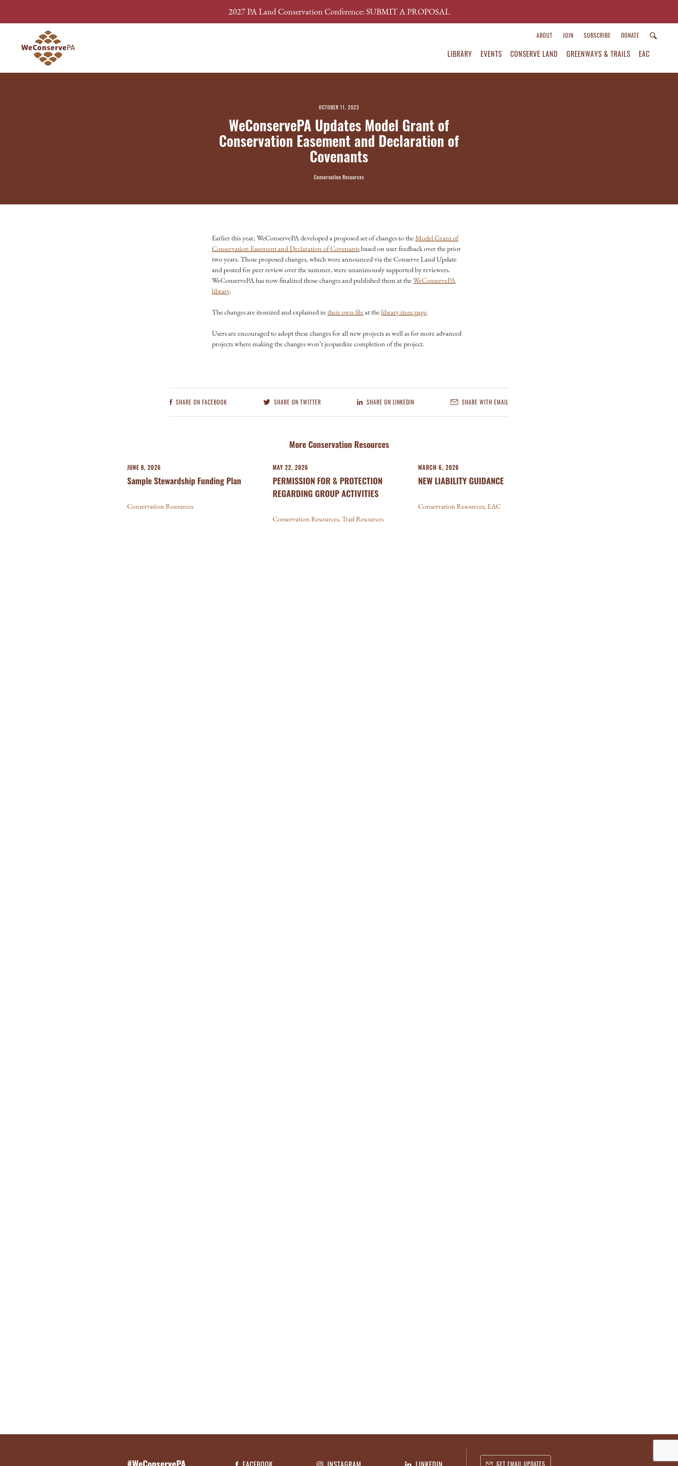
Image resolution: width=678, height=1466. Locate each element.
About (544, 35)
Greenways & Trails (598, 53)
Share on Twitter (296, 402)
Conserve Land (534, 53)
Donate (630, 35)
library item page (404, 312)
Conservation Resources (160, 506)
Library (459, 53)
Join (568, 35)
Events (491, 53)
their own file (345, 312)
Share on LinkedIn (389, 402)
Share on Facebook (200, 402)
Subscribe (597, 35)
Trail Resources (362, 518)
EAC (644, 53)
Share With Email (484, 402)
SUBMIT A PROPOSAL (408, 11)
